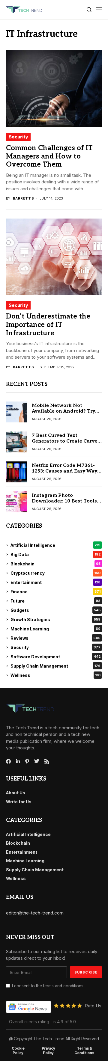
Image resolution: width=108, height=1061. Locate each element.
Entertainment (55, 582)
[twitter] (36, 761)
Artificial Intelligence (55, 545)
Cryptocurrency (55, 573)
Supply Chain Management (55, 665)
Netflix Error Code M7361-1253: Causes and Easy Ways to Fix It (66, 471)
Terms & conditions (84, 1050)
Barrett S (23, 198)
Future (55, 600)
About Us (15, 792)
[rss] (46, 761)
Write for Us (19, 801)
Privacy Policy (48, 1050)
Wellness (55, 675)
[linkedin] (18, 761)
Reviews (55, 638)
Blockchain (55, 563)
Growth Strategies (55, 619)
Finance (55, 591)
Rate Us (93, 1006)
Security (18, 137)
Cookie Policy (18, 1050)
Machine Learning (55, 628)
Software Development (55, 656)
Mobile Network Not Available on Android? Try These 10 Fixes (63, 411)
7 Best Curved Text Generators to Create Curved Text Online (66, 441)
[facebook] (8, 761)
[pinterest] (27, 761)
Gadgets (55, 610)
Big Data (55, 554)
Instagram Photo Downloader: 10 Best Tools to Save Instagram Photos (64, 501)
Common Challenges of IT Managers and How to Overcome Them (49, 156)
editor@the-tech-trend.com (35, 913)
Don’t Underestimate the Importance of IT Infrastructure (48, 324)
